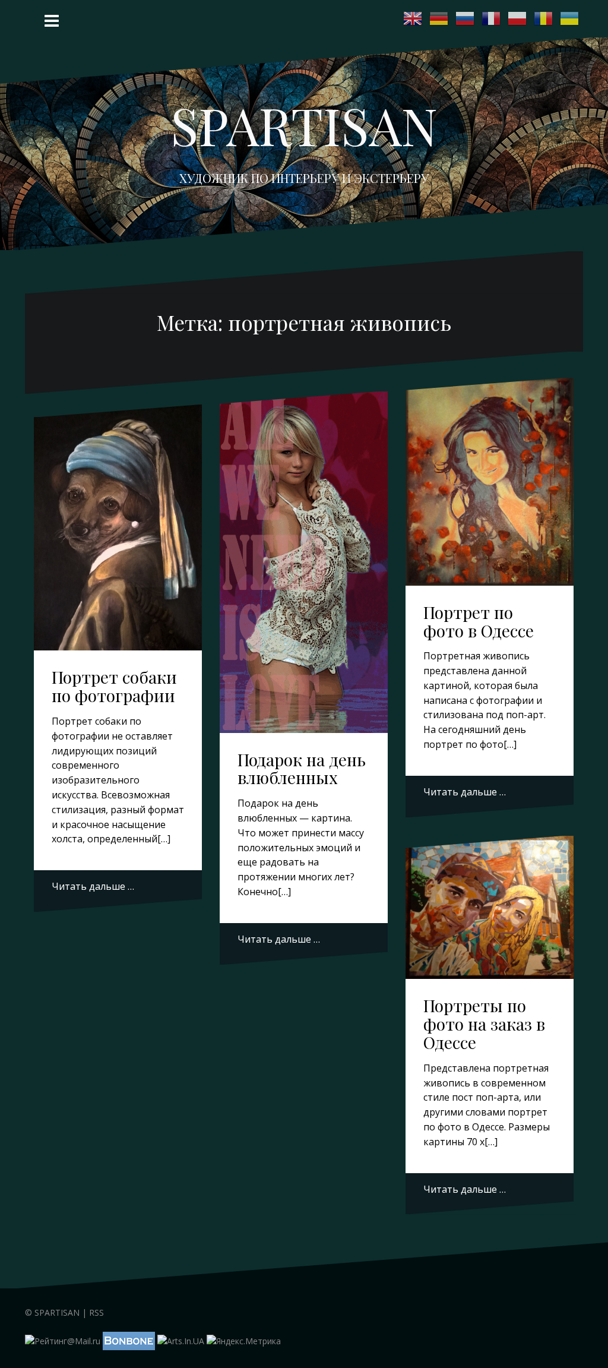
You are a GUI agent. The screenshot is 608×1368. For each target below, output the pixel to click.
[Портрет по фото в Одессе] (491, 478)
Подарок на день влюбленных (302, 768)
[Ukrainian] (570, 18)
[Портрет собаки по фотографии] (119, 520)
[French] (492, 18)
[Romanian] (544, 18)
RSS (96, 1312)
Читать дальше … (93, 886)
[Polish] (518, 18)
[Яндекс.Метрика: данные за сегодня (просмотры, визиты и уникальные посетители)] (244, 1341)
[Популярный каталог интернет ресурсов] (129, 1340)
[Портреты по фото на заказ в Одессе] (491, 910)
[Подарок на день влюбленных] (305, 545)
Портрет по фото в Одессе (478, 621)
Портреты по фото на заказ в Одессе (484, 1023)
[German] (439, 18)
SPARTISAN (304, 124)
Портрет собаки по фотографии (114, 686)
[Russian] (465, 18)
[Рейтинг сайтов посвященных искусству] (180, 1340)
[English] (413, 18)
